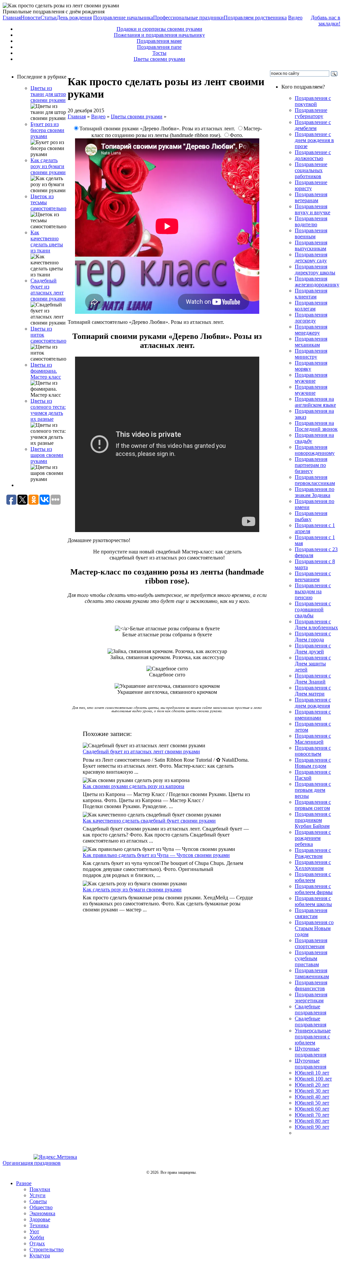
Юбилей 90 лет (312, 1127)
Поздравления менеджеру (311, 330)
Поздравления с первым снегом (313, 805)
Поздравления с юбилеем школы (313, 901)
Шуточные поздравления (310, 1051)
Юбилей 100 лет (313, 1079)
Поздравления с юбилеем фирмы (314, 889)
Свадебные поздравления (310, 1009)
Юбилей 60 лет (312, 1109)
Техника (39, 1225)
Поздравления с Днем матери (313, 691)
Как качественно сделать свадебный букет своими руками (149, 821)
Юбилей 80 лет (312, 1121)
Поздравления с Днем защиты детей (313, 663)
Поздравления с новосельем (313, 751)
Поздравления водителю (311, 221)
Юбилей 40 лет (312, 1097)
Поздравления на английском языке (315, 402)
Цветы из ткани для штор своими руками (48, 94)
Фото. (236, 135)
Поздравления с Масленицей (313, 739)
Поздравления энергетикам (311, 997)
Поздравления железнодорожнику (317, 281)
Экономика (42, 1213)
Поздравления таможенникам (312, 973)
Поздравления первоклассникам (315, 480)
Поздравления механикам (311, 342)
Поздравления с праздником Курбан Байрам (313, 820)
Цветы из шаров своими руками (46, 455)
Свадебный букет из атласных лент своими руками (48, 289)
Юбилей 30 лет (312, 1091)
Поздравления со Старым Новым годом (314, 928)
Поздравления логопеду (311, 318)
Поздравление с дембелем (313, 125)
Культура (39, 1255)
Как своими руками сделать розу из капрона (133, 786)
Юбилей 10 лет (312, 1073)
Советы (38, 1201)
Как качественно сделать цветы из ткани (46, 241)
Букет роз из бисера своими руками (47, 130)
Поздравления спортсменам (311, 943)
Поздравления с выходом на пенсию (313, 591)
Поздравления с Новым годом (313, 763)
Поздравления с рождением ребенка (313, 838)
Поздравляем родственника (255, 17)
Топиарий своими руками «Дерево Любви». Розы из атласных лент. (157, 128)
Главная (12, 17)
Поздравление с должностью (313, 155)
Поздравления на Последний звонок (316, 426)
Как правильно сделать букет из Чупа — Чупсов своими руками (156, 855)
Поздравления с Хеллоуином (313, 865)
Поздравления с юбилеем (313, 877)
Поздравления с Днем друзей (313, 648)
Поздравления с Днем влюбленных (316, 624)
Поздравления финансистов (311, 985)
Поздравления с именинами (313, 715)
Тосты (159, 53)
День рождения (74, 17)
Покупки (39, 1189)
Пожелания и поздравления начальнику (159, 35)
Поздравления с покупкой (313, 101)
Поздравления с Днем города (313, 636)
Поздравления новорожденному (315, 450)
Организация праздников (32, 1163)
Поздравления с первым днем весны (313, 790)
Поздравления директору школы (315, 269)
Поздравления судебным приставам (311, 958)
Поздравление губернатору (311, 113)
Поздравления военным (311, 233)
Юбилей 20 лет (312, 1085)
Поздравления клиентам (311, 293)
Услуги (37, 1195)
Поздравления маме (159, 41)
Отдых (37, 1243)
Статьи (49, 17)
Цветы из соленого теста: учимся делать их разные (48, 410)
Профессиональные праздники (188, 17)
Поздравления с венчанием (313, 576)
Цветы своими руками (159, 59)
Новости (31, 17)
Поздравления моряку (311, 366)
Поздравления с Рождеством (313, 853)
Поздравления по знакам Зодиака (314, 492)
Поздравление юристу (311, 185)
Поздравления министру (311, 354)
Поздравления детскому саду (311, 257)
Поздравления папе (159, 47)
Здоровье (39, 1219)
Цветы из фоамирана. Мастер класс (45, 371)
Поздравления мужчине (311, 378)
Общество (41, 1207)
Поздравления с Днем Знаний (313, 678)
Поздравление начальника (123, 17)
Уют (34, 1231)
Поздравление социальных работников (311, 170)
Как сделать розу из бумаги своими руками (48, 166)
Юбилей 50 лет (312, 1103)
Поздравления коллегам (311, 305)
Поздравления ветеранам (311, 197)
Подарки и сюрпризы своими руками (159, 29)
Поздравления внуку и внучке (312, 209)
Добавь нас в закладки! (325, 20)
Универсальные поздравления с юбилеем (313, 1036)
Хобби (36, 1237)
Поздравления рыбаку (311, 516)
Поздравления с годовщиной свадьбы (313, 609)
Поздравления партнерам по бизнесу (311, 465)
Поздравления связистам (311, 913)
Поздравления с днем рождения (313, 703)
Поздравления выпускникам (311, 245)
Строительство (46, 1249)
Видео (295, 17)
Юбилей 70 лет (312, 1115)
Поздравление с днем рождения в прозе (314, 140)
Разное (23, 1183)
